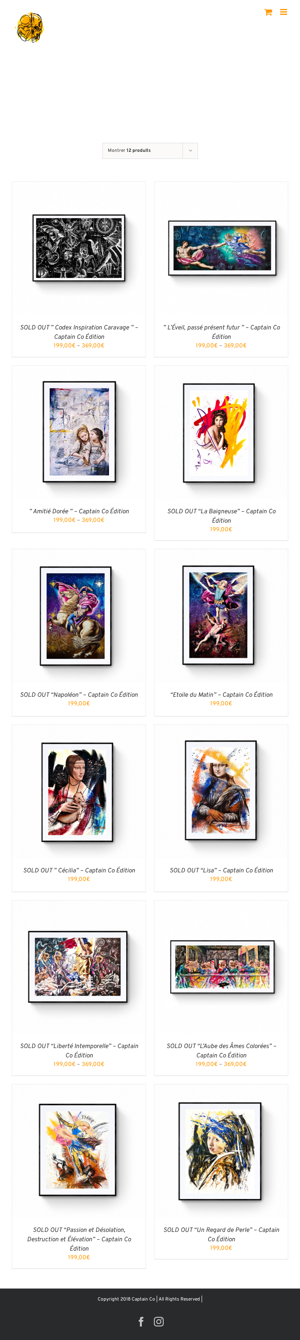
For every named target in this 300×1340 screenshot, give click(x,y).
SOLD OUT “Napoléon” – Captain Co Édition (79, 695)
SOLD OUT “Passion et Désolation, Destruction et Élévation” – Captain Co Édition (79, 1239)
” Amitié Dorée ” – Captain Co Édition (79, 512)
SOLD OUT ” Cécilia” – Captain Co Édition (79, 871)
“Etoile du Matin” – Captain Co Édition (221, 695)
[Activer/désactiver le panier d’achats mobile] (268, 12)
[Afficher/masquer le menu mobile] (284, 12)
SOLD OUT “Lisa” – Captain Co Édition (221, 871)
